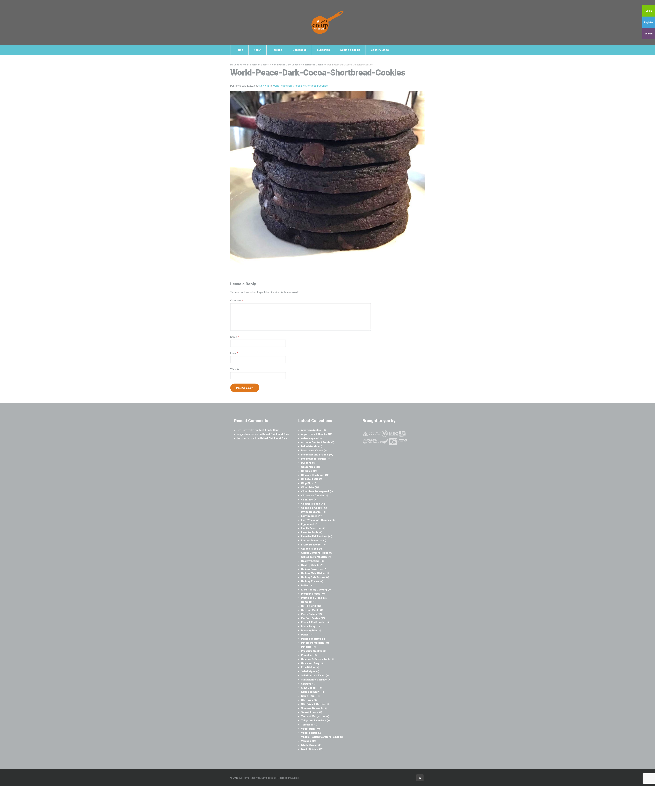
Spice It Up (310, 696)
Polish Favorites (313, 638)
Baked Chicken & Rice (275, 434)
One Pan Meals (312, 610)
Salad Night (310, 671)
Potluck (308, 646)
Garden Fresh (311, 548)
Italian (306, 585)
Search (649, 33)
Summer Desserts (314, 708)
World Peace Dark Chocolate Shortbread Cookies (300, 85)
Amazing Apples (313, 430)
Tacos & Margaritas (315, 716)
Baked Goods (311, 446)
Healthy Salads (312, 565)
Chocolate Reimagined (317, 491)
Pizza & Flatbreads (315, 622)
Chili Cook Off (311, 479)
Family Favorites (313, 528)
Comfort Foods (313, 503)
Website (234, 369)
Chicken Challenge (315, 475)
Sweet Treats (311, 712)
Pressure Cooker (313, 651)
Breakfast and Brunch (317, 454)
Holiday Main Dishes (315, 573)
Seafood (308, 683)
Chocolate (310, 487)
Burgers (308, 462)
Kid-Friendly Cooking (316, 589)
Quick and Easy (312, 663)
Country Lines (380, 49)
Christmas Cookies (314, 495)
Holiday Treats (312, 581)
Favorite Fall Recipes (316, 536)
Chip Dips (309, 483)
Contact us (300, 49)
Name (234, 337)
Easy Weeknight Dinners (318, 520)
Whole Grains (311, 745)
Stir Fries (309, 700)
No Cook (308, 601)
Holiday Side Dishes (315, 577)
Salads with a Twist (315, 675)
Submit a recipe (350, 49)
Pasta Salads (311, 614)
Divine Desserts (313, 511)
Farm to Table (311, 532)
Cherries (309, 471)
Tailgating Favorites (315, 720)
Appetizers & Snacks (316, 434)
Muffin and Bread (314, 597)
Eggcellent (310, 524)
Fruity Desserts (313, 544)
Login (649, 11)
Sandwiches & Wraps (316, 679)
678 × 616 (263, 85)
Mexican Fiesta (313, 593)
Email (234, 353)
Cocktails (309, 499)
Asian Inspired (311, 438)
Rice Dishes (310, 667)
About (257, 49)
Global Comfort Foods (316, 552)
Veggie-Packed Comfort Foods (322, 736)
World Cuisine (312, 749)
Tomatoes (309, 724)
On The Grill (311, 606)
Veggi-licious (311, 732)
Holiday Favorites (313, 569)
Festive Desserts (313, 540)
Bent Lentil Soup (268, 430)
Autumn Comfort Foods (317, 442)
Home (239, 49)
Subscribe (323, 49)
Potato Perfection (315, 642)
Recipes (277, 49)
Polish (306, 634)
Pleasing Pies (311, 630)
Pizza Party (311, 626)
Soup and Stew (313, 691)
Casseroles (310, 466)
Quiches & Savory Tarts (317, 659)
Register (648, 22)
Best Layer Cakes (314, 450)
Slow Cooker (311, 687)
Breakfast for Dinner (315, 458)
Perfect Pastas (313, 618)
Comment (236, 300)
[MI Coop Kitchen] (327, 22)
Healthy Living (312, 561)
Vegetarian (310, 728)
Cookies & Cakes (314, 507)
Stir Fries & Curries (315, 704)
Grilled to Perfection (316, 556)
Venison (308, 741)
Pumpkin (309, 655)
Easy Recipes (311, 516)
